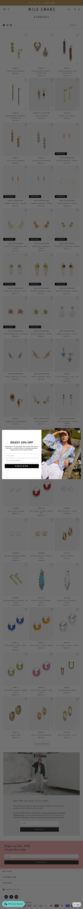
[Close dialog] (79, 432)
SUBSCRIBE (22, 466)
